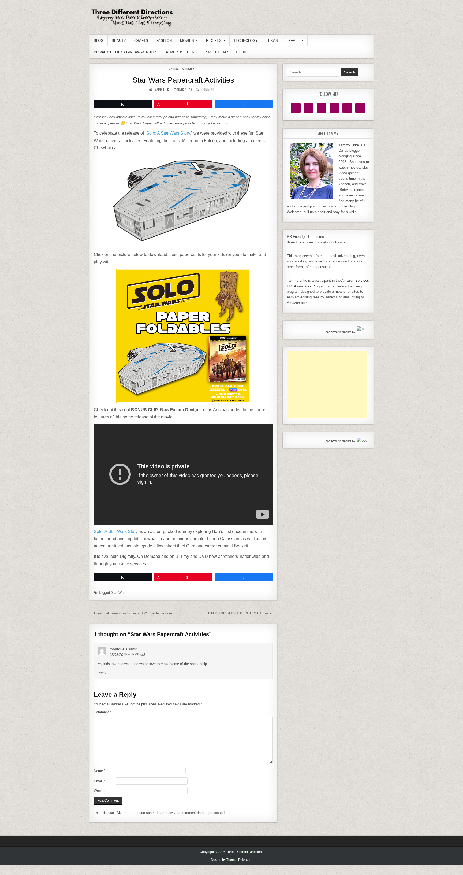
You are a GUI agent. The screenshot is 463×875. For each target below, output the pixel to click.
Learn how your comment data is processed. (191, 813)
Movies (187, 41)
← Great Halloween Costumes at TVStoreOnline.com (130, 613)
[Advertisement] (327, 384)
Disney (190, 68)
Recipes (214, 41)
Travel (293, 41)
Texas (272, 41)
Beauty (119, 41)
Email (99, 781)
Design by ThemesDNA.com (231, 860)
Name (99, 771)
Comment (102, 712)
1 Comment (207, 89)
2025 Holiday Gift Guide (227, 52)
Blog (98, 41)
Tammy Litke (161, 89)
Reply (102, 673)
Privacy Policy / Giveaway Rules (126, 52)
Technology (246, 41)
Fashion (164, 41)
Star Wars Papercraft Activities (183, 80)
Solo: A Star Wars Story (168, 133)
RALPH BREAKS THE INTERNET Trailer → (242, 613)
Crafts (141, 41)
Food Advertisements (337, 331)
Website (100, 791)
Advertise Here (181, 52)
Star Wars (118, 593)
